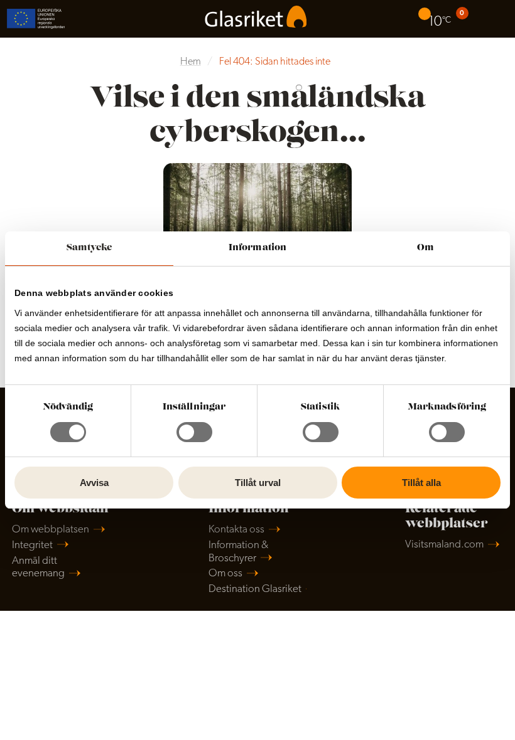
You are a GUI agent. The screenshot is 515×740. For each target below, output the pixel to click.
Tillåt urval (258, 482)
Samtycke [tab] (89, 248)
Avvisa (94, 482)
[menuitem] (436, 18)
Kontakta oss (236, 529)
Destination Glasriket (255, 589)
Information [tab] (257, 248)
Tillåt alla (421, 482)
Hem (190, 62)
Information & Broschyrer (238, 552)
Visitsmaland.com (444, 544)
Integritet (32, 545)
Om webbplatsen (50, 529)
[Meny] (496, 19)
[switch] (194, 432)
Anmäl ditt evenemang (38, 567)
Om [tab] (425, 248)
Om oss (225, 573)
